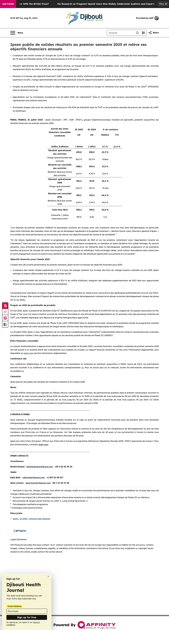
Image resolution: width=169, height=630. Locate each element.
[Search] (137, 33)
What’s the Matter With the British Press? (25, 3)
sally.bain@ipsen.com (33, 477)
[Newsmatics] (5, 324)
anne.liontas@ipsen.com (38, 483)
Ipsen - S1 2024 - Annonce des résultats (31, 518)
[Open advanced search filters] (143, 33)
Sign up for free (26, 617)
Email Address (14, 606)
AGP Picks (8, 4)
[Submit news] (5, 306)
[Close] (48, 576)
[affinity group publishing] (5, 318)
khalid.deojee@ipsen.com (39, 466)
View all (163, 4)
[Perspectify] (5, 312)
